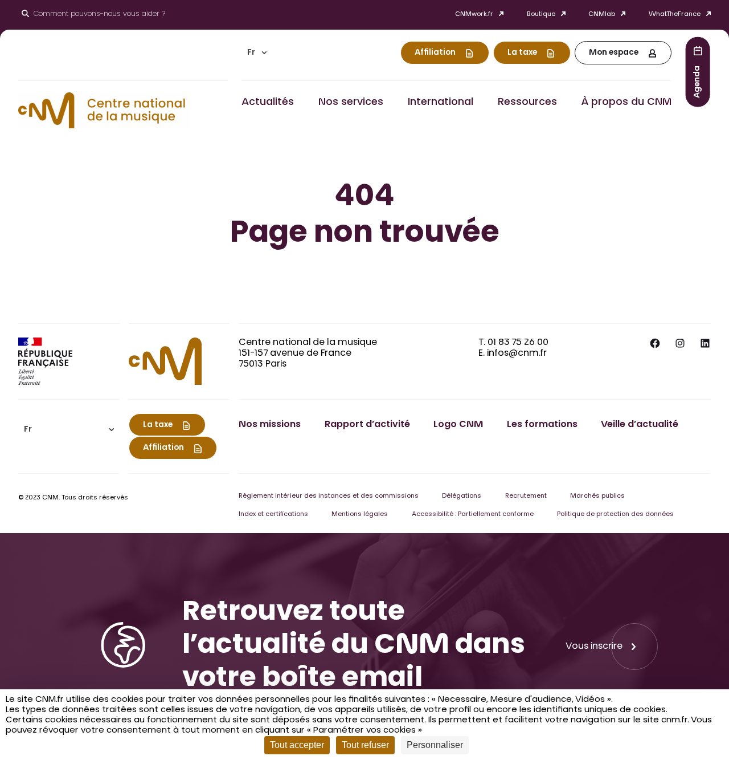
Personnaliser (435, 745)
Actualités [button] (267, 102)
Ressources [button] (527, 102)
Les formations (542, 424)
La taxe (522, 53)
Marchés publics (597, 496)
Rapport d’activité (367, 424)
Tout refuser (365, 745)
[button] (256, 53)
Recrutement (526, 496)
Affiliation (435, 53)
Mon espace (613, 53)
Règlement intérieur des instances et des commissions (329, 496)
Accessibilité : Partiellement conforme (473, 514)
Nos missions (270, 424)
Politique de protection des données (615, 514)
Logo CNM (458, 424)
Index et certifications (273, 514)
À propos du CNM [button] (626, 102)
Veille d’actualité (639, 424)
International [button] (440, 102)
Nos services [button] (350, 102)
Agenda (698, 81)
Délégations (461, 496)
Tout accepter (297, 745)
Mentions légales (359, 514)
